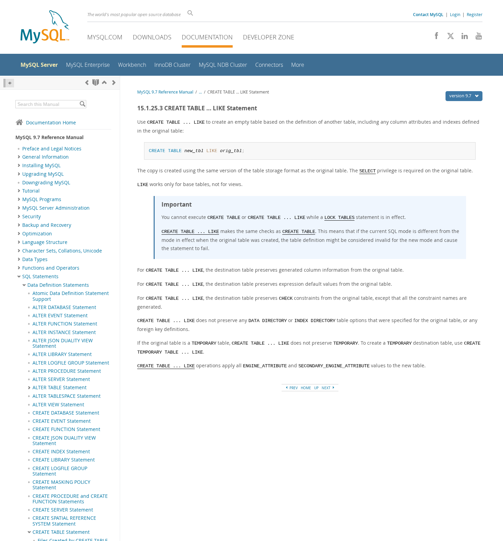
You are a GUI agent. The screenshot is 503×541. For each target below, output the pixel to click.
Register (474, 14)
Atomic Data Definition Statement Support (71, 296)
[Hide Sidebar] (8, 83)
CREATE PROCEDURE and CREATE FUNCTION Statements (70, 499)
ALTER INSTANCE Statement (64, 332)
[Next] (114, 82)
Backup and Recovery (46, 225)
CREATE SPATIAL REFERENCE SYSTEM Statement (64, 521)
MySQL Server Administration (56, 208)
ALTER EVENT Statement (60, 315)
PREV (293, 387)
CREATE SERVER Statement (63, 510)
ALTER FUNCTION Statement (65, 324)
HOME (306, 387)
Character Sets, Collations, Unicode (62, 251)
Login (455, 14)
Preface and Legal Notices (51, 149)
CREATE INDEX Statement (61, 451)
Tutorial (31, 191)
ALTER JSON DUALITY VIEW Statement (63, 343)
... (200, 92)
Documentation (207, 37)
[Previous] (87, 82)
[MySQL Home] (45, 28)
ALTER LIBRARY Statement (62, 354)
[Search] (82, 104)
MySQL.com (104, 37)
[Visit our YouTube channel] (476, 37)
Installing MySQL (41, 165)
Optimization (37, 234)
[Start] (95, 82)
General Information (45, 157)
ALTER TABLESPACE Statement (67, 396)
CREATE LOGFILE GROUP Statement (60, 471)
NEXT (327, 387)
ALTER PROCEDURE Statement (67, 371)
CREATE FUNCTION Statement (66, 429)
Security (31, 216)
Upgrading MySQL (43, 174)
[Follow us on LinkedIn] (462, 37)
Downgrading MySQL (46, 183)
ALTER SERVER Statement (61, 379)
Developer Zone (268, 37)
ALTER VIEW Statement (58, 405)
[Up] (104, 82)
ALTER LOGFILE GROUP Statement (71, 363)
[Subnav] (19, 156)
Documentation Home (51, 122)
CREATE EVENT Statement (62, 421)
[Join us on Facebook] (434, 37)
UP (316, 387)
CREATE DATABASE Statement (66, 413)
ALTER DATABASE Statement (64, 307)
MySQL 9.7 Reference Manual (165, 92)
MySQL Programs (41, 199)
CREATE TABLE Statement (61, 532)
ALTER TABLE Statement (60, 387)
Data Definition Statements (58, 285)
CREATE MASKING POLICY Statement (61, 485)
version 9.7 (460, 96)
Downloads (152, 37)
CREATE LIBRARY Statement (64, 460)
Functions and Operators (50, 268)
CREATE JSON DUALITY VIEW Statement (64, 440)
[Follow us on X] (448, 37)
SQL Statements (40, 276)
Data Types (35, 259)
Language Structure (44, 242)
